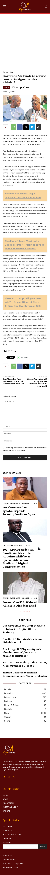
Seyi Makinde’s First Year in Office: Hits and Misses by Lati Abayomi (13, 381)
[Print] (38, 127)
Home (5, 72)
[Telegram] (32, 127)
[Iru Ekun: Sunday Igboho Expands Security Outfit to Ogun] (25, 492)
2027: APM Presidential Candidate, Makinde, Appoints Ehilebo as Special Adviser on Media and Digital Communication (18, 558)
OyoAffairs (24, 87)
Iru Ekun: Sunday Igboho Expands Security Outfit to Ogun (19, 511)
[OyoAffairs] (14, 87)
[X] (26, 127)
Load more (24, 612)
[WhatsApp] (13, 127)
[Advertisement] (25, 39)
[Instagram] (9, 776)
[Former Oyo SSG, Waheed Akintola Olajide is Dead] (25, 587)
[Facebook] (20, 127)
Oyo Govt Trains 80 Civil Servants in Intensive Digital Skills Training (24, 629)
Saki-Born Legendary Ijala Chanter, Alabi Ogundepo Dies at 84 (25, 664)
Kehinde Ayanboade (11, 503)
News (12, 72)
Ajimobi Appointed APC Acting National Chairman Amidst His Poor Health (37, 382)
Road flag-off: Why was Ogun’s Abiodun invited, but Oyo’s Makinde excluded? (22, 652)
